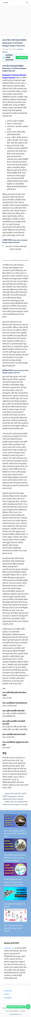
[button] (28, 1006)
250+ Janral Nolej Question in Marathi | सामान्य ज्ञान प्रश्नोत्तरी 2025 (15, 833)
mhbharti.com (9, 948)
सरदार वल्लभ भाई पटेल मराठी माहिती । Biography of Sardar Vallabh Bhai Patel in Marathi (14, 796)
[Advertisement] (15, 20)
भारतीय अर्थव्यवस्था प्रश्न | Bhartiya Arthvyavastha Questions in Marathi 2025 (13, 882)
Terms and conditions (12, 1011)
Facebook (7, 991)
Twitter (6, 994)
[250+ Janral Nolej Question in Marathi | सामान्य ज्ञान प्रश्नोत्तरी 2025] (15, 821)
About (4, 1008)
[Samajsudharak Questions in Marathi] (15, 894)
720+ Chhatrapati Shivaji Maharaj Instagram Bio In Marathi (13, 928)
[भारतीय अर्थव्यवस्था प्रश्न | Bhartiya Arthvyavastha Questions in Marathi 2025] (15, 870)
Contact (22, 1011)
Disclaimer (25, 1008)
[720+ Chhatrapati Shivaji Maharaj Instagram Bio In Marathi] (15, 916)
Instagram (8, 998)
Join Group (22, 57)
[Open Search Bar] (27, 2)
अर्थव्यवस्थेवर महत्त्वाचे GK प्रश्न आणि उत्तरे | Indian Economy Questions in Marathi (14, 858)
